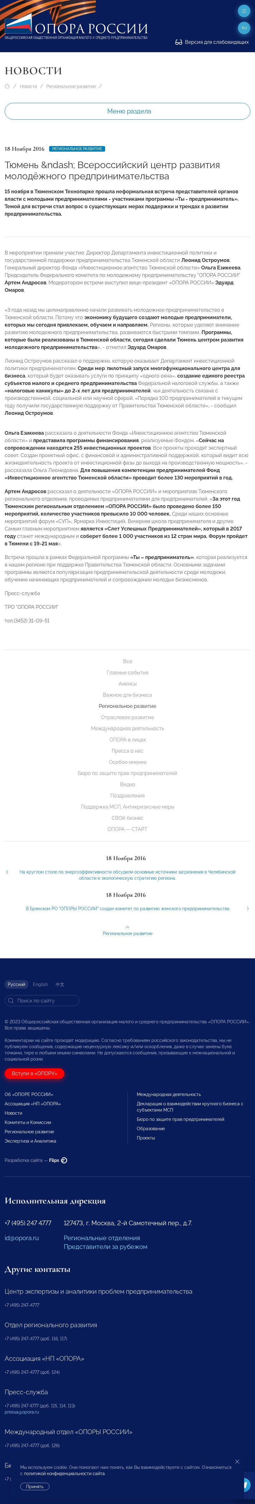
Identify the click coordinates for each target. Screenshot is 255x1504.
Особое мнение (127, 762)
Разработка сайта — (32, 1160)
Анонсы (127, 684)
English (40, 984)
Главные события (127, 673)
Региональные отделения (102, 1238)
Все (127, 661)
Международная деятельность (127, 728)
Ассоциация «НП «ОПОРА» (33, 1103)
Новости (28, 86)
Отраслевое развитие (127, 717)
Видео (127, 784)
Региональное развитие (71, 86)
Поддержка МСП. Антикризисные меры (127, 807)
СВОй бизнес (127, 818)
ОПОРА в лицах (127, 740)
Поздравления (127, 796)
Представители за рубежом (105, 1246)
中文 (60, 984)
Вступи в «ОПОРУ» (34, 1073)
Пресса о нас (127, 751)
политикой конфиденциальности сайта (64, 1473)
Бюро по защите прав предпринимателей (127, 773)
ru (244, 28)
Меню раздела (129, 111)
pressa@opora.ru (22, 1412)
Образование (151, 1128)
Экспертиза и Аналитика (30, 1141)
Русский (16, 984)
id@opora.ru (22, 1238)
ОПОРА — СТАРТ (127, 829)
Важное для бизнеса (127, 695)
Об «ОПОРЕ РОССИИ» (29, 1094)
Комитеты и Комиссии (28, 1122)
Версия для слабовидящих (216, 42)
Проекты (146, 1137)
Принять (35, 1486)
